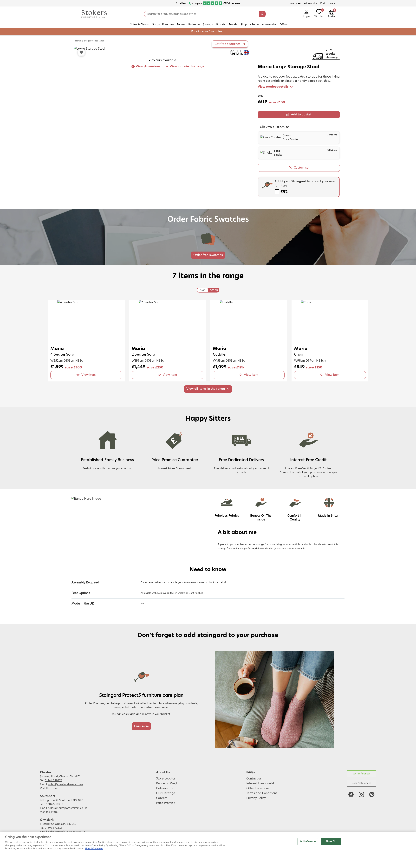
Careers (161, 798)
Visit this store (49, 788)
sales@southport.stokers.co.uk (67, 808)
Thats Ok (331, 841)
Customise (301, 167)
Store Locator (165, 778)
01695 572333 (53, 828)
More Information (94, 849)
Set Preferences (361, 773)
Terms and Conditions (261, 793)
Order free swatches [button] (208, 255)
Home (78, 41)
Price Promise (165, 803)
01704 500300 (54, 804)
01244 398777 (53, 780)
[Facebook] (351, 794)
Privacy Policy (256, 798)
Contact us (254, 778)
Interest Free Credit (260, 783)
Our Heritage (165, 793)
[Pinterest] (371, 794)
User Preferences (361, 783)
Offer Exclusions (257, 788)
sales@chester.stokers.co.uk (65, 784)
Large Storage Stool (94, 41)
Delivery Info (165, 788)
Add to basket (301, 114)
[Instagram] (361, 794)
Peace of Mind (166, 783)
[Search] (262, 14)
